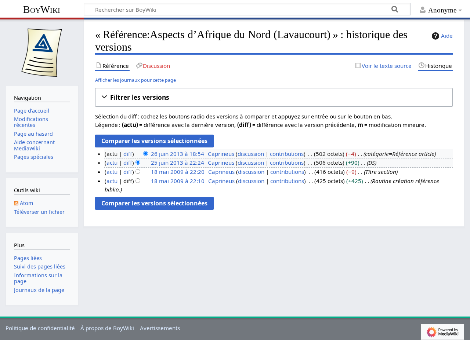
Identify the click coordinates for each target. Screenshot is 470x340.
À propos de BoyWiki (107, 328)
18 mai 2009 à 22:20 (178, 171)
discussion (251, 153)
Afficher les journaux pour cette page (135, 80)
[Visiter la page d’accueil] (42, 51)
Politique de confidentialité (40, 328)
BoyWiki (41, 9)
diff (127, 153)
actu (112, 162)
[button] (273, 97)
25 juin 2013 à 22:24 (177, 162)
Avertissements (160, 328)
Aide (447, 35)
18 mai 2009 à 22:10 (178, 180)
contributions (287, 153)
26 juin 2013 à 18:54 (177, 153)
